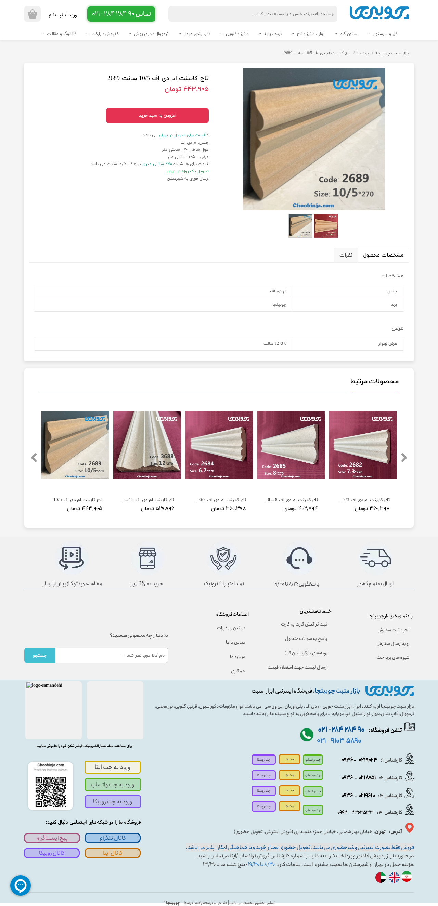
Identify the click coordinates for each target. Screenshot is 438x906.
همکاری (238, 671)
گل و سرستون (385, 34)
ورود (72, 15)
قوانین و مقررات (231, 628)
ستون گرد (348, 34)
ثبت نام (56, 15)
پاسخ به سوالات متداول (306, 638)
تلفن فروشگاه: (360, 730)
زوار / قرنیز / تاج (311, 34)
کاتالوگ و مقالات (61, 34)
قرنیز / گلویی (237, 34)
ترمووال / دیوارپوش (151, 34)
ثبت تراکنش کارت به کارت (304, 624)
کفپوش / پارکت (105, 34)
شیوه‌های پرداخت (393, 657)
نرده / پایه (273, 34)
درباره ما (237, 656)
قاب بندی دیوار (197, 34)
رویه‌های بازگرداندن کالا (306, 653)
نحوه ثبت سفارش (393, 630)
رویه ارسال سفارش (393, 643)
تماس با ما (235, 642)
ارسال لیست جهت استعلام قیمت (302, 667)
